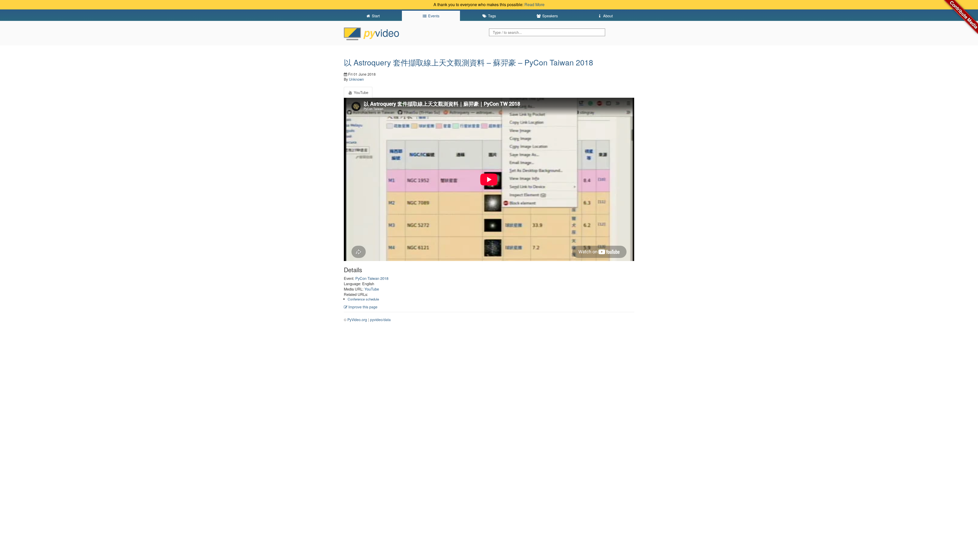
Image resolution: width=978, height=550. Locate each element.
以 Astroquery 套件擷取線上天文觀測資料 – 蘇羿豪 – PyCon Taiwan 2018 (468, 62)
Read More (534, 4)
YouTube (371, 289)
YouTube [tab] (360, 92)
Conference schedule (363, 299)
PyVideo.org (357, 319)
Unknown (356, 79)
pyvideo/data (380, 319)
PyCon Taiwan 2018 (371, 278)
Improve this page (362, 306)
